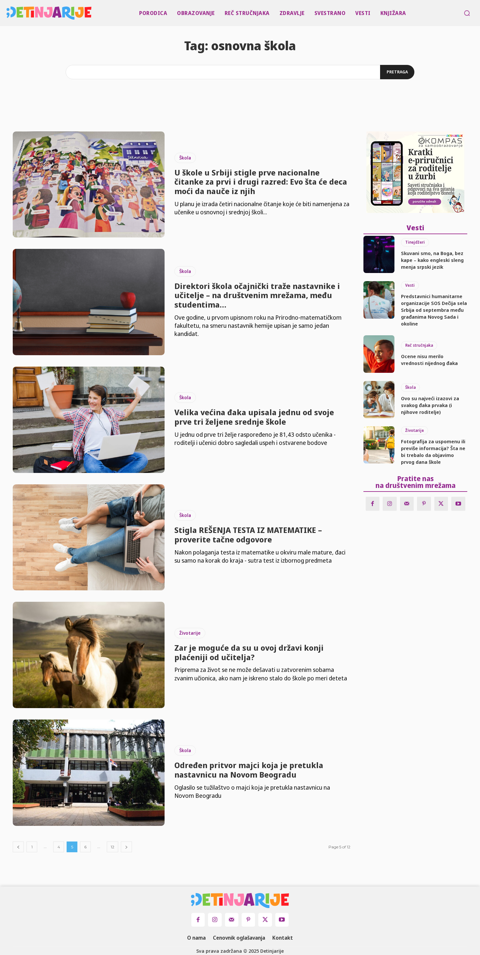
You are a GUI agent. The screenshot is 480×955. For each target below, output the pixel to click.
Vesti (410, 285)
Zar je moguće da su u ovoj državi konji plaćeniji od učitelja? (249, 652)
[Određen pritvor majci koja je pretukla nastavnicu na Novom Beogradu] (89, 773)
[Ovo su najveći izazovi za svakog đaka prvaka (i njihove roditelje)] (378, 399)
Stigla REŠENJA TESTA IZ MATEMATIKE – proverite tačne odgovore (248, 534)
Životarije (189, 633)
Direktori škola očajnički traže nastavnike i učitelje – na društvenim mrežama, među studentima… (257, 295)
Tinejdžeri (415, 242)
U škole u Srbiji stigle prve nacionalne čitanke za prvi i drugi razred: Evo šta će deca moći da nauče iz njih (260, 182)
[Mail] (407, 504)
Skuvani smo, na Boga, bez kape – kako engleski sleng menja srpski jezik (432, 260)
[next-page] (126, 846)
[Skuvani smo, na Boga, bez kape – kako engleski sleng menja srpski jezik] (378, 254)
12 (112, 846)
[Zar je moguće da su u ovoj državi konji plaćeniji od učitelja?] (89, 655)
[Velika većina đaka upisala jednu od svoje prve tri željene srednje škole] (89, 420)
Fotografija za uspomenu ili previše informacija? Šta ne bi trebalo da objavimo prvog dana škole (433, 451)
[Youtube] (458, 504)
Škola (185, 158)
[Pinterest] (424, 504)
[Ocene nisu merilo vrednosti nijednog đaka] (378, 353)
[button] (466, 13)
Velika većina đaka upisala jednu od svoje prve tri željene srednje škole (254, 417)
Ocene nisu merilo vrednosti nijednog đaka (429, 359)
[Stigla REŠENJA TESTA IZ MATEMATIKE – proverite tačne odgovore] (89, 537)
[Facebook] (373, 504)
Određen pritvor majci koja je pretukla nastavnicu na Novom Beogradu (248, 770)
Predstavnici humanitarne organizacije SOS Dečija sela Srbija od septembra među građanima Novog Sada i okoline (434, 310)
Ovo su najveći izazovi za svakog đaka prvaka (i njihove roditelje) (430, 405)
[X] (441, 504)
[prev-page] (18, 846)
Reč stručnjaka (419, 345)
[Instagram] (390, 504)
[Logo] (8, 13)
